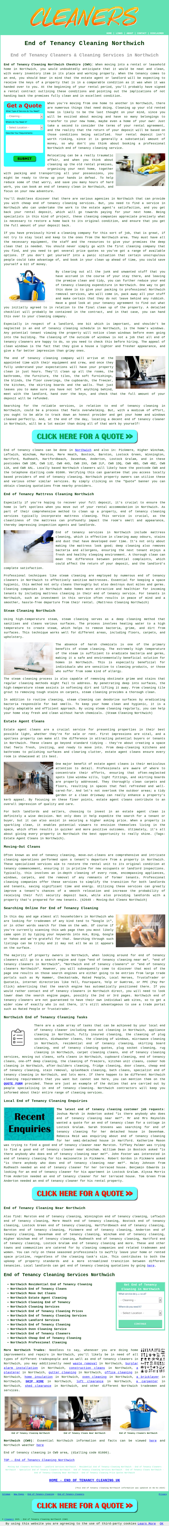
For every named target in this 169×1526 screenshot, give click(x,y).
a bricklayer (147, 1377)
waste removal (85, 1363)
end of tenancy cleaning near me (88, 1118)
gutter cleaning (62, 1372)
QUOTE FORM (13, 1083)
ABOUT (130, 33)
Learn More (147, 1523)
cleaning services (86, 1092)
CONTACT (141, 33)
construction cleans (87, 1368)
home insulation (39, 1377)
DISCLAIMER (157, 33)
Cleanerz (9, 1519)
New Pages (19, 1494)
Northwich (83, 450)
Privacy (163, 1494)
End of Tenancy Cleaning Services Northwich (59, 1274)
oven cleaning (94, 1377)
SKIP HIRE (35, 1381)
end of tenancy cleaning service (94, 148)
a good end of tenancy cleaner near (70, 1145)
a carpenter (147, 1381)
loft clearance (90, 1381)
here (150, 1265)
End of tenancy (17, 450)
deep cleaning (128, 545)
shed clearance (38, 1386)
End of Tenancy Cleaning (41, 1494)
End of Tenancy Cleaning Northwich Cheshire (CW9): (49, 64)
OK (161, 1523)
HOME (109, 33)
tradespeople (50, 1359)
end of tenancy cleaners (111, 1359)
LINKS (119, 33)
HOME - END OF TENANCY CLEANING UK (84, 1480)
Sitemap (6, 1494)
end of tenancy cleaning (60, 477)
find (16, 1216)
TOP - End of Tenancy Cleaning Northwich (39, 1460)
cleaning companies (20, 882)
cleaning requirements (23, 1079)
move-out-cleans (92, 855)
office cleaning (118, 1372)
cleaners (88, 468)
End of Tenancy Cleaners (71, 1494)
